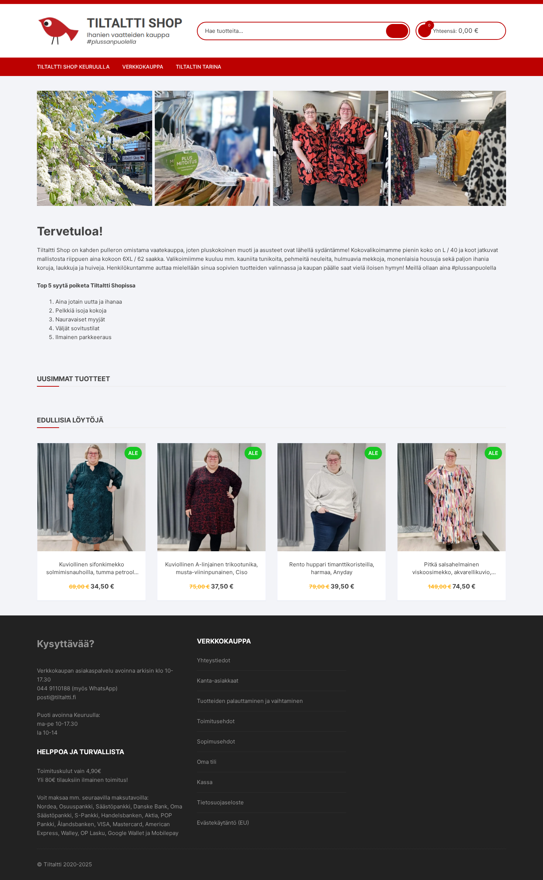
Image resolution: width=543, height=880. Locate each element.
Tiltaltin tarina (198, 66)
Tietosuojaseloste (220, 802)
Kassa (204, 782)
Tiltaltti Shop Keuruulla (73, 66)
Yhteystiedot (213, 660)
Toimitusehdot (216, 721)
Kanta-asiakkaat (217, 680)
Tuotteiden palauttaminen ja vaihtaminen (250, 700)
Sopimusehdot (216, 741)
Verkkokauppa (142, 66)
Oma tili (206, 761)
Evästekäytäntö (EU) (223, 822)
